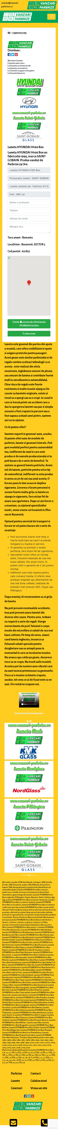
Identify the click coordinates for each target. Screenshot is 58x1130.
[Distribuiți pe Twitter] (12, 54)
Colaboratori (38, 1081)
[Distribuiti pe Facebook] (9, 54)
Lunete (15, 1081)
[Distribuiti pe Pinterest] (16, 54)
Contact (35, 1074)
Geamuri (16, 1088)
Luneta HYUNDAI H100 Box (26, 147)
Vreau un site (38, 1088)
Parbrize (16, 1074)
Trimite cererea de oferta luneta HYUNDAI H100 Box (29, 324)
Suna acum (30, 333)
